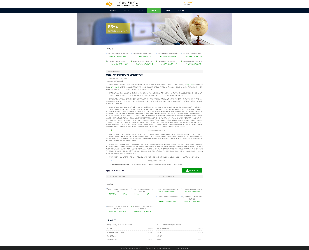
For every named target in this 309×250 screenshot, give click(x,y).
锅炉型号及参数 (111, 236)
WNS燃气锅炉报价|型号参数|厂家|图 (193, 64)
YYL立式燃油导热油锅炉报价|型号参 (143, 56)
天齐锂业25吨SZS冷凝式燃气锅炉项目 (193, 191)
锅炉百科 (154, 10)
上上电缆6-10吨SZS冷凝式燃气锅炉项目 (168, 201)
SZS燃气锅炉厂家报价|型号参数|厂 (168, 64)
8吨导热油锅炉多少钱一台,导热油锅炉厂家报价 (119, 225)
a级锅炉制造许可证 (112, 239)
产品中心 (126, 10)
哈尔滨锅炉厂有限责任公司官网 (115, 232)
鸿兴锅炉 (109, 228)
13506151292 (117, 170)
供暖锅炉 (159, 236)
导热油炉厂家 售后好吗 (119, 176)
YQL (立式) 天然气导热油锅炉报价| (193, 56)
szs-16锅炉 (160, 232)
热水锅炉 (159, 239)
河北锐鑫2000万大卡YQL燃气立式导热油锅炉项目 (143, 211)
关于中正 (167, 10)
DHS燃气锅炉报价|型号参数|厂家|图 (143, 64)
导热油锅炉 (113, 10)
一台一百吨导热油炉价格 (168, 176)
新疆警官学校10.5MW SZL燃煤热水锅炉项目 (118, 194)
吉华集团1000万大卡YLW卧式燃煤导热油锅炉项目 (118, 211)
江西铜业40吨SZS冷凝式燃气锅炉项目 (168, 191)
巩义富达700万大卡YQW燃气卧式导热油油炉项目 (193, 201)
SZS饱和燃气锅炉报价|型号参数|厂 (118, 64)
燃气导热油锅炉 (115, 87)
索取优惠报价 (193, 170)
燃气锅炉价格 (124, 248)
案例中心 (140, 10)
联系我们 (181, 10)
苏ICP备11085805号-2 (182, 248)
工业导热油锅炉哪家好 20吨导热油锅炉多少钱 (169, 225)
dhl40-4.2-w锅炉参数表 (163, 228)
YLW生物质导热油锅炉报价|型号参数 (168, 56)
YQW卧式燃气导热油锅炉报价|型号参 (118, 56)
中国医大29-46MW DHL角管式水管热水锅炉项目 (143, 194)
